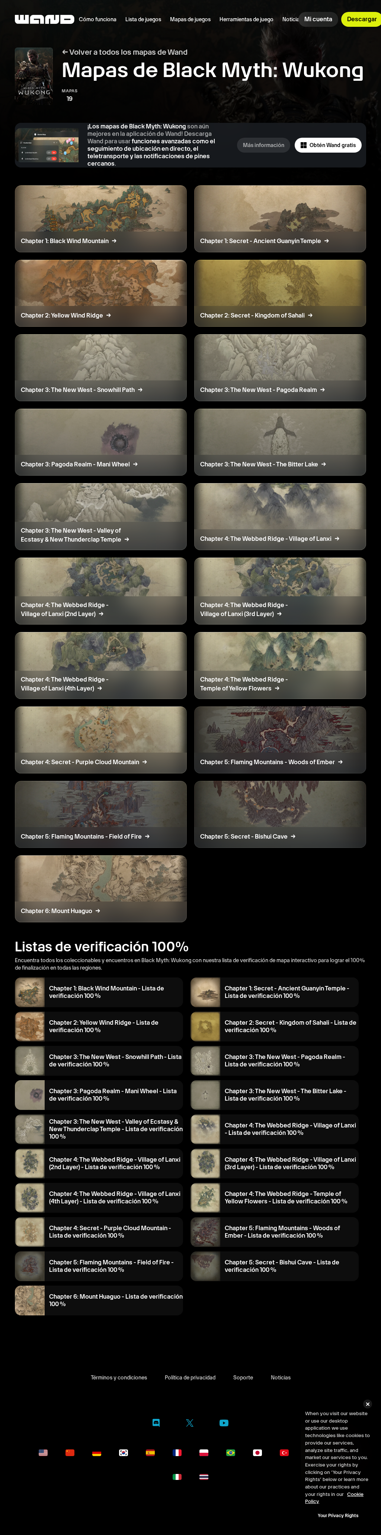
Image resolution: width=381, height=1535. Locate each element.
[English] (43, 1452)
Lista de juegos (143, 19)
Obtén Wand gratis (333, 145)
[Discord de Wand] (156, 1424)
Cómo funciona (97, 19)
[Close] (367, 1404)
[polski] (203, 1452)
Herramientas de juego (246, 19)
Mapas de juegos (190, 19)
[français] (177, 1452)
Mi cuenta (318, 19)
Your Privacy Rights (338, 1515)
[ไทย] (203, 1477)
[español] (150, 1452)
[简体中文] (69, 1452)
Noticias (292, 19)
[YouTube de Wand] (224, 1424)
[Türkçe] (284, 1452)
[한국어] (123, 1452)
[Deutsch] (96, 1452)
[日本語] (257, 1452)
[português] (230, 1452)
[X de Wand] (189, 1424)
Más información (263, 145)
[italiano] (177, 1477)
